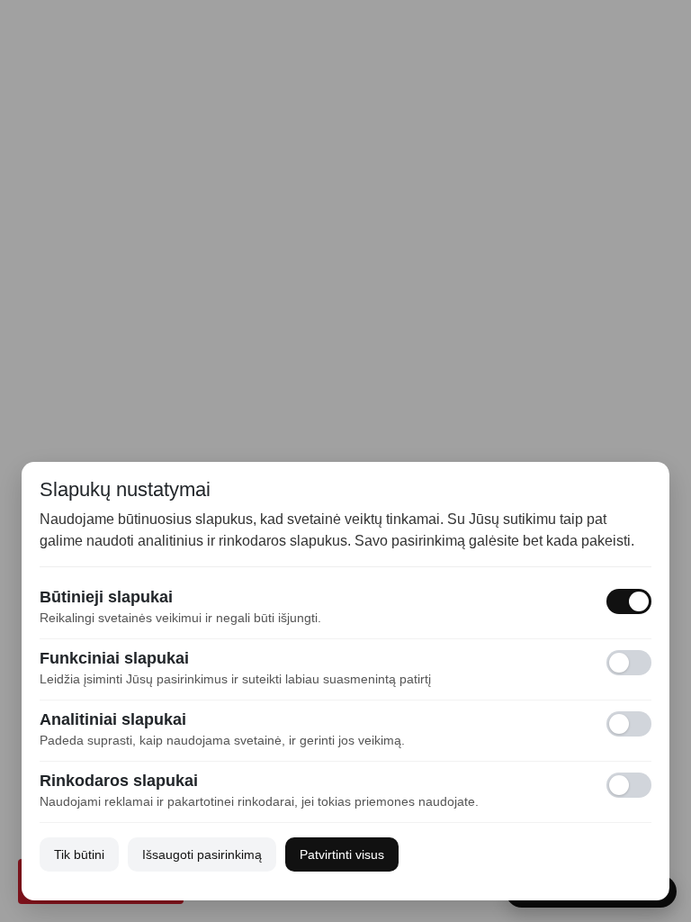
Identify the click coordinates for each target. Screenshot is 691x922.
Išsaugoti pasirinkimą (202, 854)
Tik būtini (79, 854)
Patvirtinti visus (342, 854)
